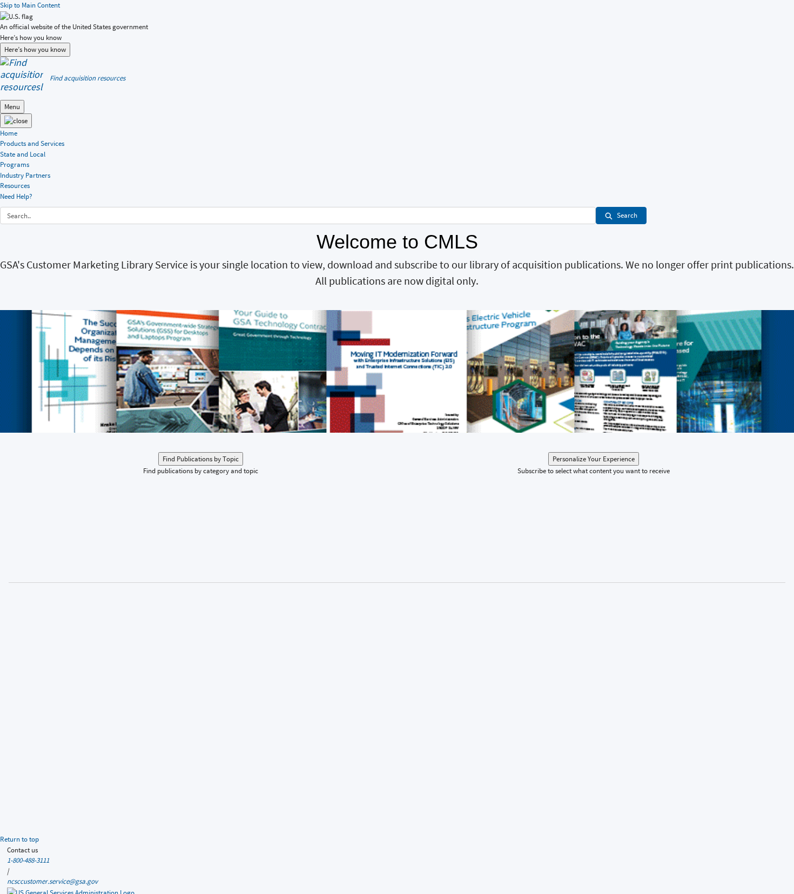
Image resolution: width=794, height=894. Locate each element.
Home (8, 133)
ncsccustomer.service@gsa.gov (52, 881)
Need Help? (16, 196)
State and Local (22, 154)
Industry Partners (25, 175)
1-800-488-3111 (28, 860)
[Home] (21, 74)
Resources (15, 185)
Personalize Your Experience (594, 458)
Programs (14, 164)
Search (627, 215)
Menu (12, 106)
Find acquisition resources (87, 78)
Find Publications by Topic (201, 458)
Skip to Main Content (30, 5)
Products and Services (32, 143)
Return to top (19, 839)
